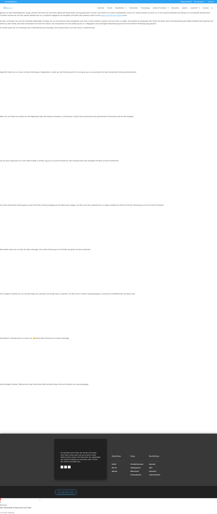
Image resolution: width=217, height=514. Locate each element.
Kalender (100, 8)
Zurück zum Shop (24, 508)
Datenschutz (152, 471)
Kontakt (206, 8)
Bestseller (175, 8)
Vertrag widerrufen (135, 475)
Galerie (184, 8)
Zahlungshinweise (135, 468)
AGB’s (150, 468)
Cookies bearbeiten (154, 475)
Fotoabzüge (145, 8)
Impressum (152, 464)
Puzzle (109, 8)
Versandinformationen (136, 464)
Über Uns (114, 468)
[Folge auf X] (69, 467)
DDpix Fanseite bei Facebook (112, 15)
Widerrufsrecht (134, 471)
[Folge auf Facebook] (62, 467)
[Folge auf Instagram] (65, 467)
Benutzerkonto (199, 2)
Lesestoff (193, 8)
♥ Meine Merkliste (186, 2)
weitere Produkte (159, 8)
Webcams (114, 471)
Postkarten (133, 8)
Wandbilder (119, 8)
